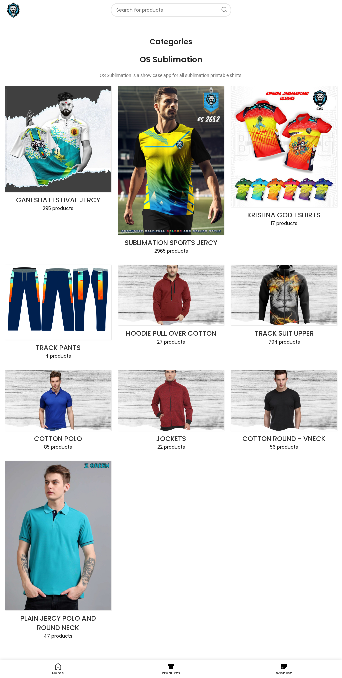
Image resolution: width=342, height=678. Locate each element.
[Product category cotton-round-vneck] (284, 412)
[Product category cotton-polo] (58, 412)
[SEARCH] (224, 10)
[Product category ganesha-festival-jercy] (58, 150)
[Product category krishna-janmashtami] (284, 158)
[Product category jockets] (171, 412)
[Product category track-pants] (58, 314)
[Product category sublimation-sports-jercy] (171, 172)
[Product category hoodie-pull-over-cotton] (171, 307)
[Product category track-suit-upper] (284, 307)
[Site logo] (13, 9)
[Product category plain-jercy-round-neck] (58, 552)
